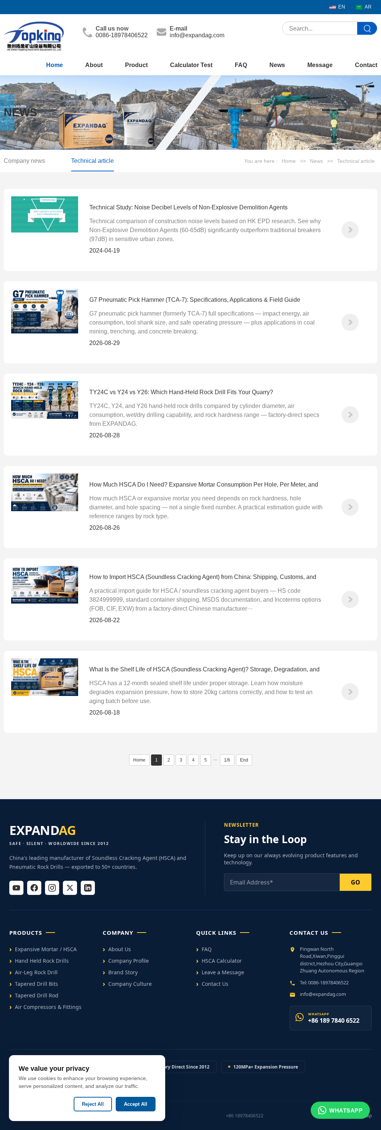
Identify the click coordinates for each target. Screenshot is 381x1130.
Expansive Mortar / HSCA (46, 949)
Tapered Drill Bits (36, 983)
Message (320, 65)
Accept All (135, 1104)
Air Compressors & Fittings (48, 1006)
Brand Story (123, 972)
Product (136, 65)
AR (368, 7)
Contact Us (215, 983)
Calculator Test (191, 65)
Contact (366, 65)
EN (341, 7)
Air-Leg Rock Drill (36, 972)
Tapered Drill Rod (36, 995)
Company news (24, 161)
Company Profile (128, 960)
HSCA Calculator (222, 960)
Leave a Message (223, 972)
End (244, 760)
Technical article (92, 161)
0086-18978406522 (122, 35)
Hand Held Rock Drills (42, 960)
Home (54, 65)
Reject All (93, 1104)
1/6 (227, 760)
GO (355, 882)
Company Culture (130, 983)
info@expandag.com (197, 35)
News (277, 65)
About (94, 65)
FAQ (241, 65)
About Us (119, 949)
